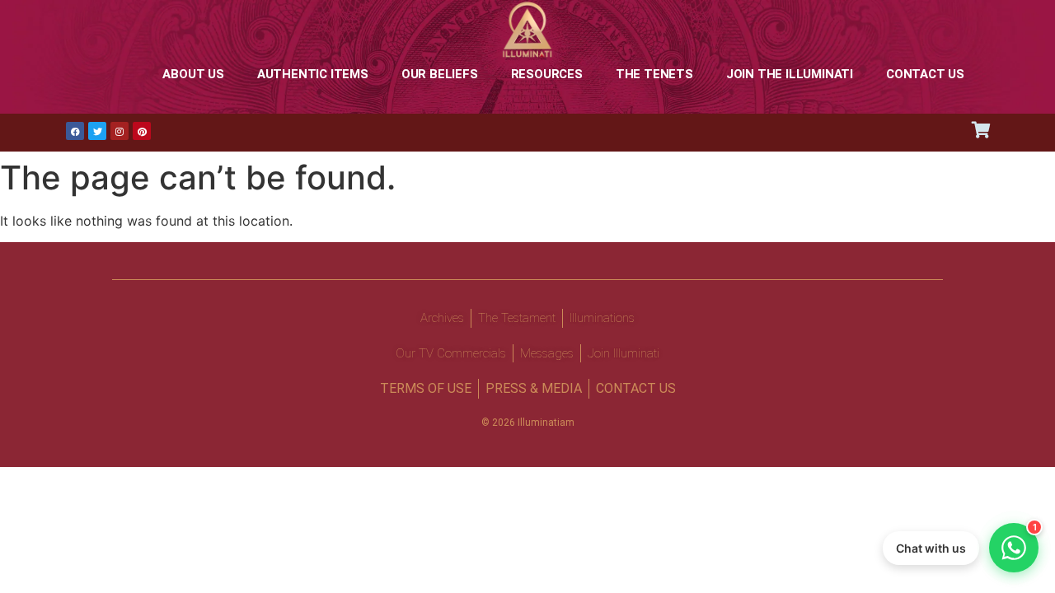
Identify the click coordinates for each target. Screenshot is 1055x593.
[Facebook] (75, 131)
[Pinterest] (142, 131)
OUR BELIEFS (439, 74)
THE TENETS (654, 74)
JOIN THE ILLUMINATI (789, 74)
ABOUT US (192, 74)
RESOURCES (547, 74)
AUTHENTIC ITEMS (312, 74)
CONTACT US (925, 74)
